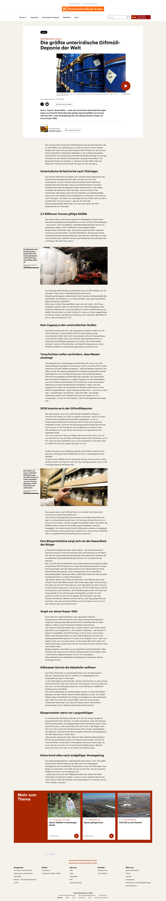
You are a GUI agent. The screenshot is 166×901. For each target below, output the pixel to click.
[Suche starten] (127, 17)
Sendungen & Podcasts (50, 17)
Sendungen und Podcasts (23, 873)
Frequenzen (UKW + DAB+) (51, 873)
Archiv (76, 17)
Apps (71, 873)
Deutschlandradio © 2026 (83, 893)
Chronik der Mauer (101, 897)
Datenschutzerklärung (67, 895)
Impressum (103, 895)
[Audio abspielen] (125, 86)
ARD (67, 897)
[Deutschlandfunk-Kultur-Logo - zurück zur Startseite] (83, 9)
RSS (71, 879)
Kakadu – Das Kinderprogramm (25, 879)
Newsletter (74, 876)
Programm (34, 17)
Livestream (46, 870)
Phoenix (82, 897)
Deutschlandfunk (74, 4)
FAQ (71, 870)
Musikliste (66, 17)
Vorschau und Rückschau (23, 870)
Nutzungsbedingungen (87, 895)
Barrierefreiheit (131, 886)
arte (89, 897)
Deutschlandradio (132, 870)
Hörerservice (102, 870)
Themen (22, 17)
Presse (128, 873)
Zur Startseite (50, 854)
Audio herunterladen (65, 104)
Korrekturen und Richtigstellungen (138, 882)
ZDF (73, 897)
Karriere (128, 876)
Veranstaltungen (76, 882)
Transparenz (130, 879)
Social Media (102, 873)
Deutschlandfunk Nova (89, 4)
